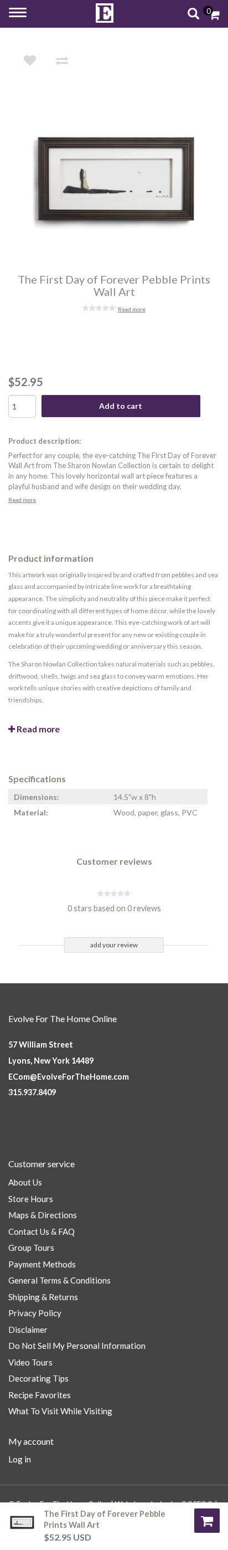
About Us (25, 1182)
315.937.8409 (32, 1092)
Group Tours (31, 1248)
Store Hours (30, 1199)
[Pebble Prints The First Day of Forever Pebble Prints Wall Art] (121, 179)
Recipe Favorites (39, 1395)
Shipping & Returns (43, 1297)
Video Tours (30, 1362)
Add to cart (120, 405)
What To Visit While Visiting (60, 1411)
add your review (114, 945)
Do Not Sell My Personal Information (77, 1346)
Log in (19, 1459)
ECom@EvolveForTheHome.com (68, 1076)
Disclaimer (28, 1330)
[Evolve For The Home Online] (104, 13)
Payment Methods (42, 1264)
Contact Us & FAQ (41, 1231)
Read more (132, 309)
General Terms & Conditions (59, 1280)
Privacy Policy (34, 1313)
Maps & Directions (42, 1215)
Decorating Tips (38, 1378)
